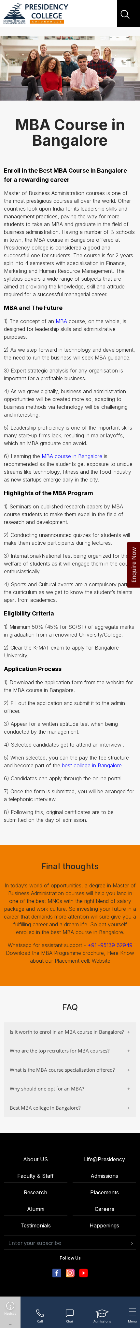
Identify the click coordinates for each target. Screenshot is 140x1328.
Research (35, 1192)
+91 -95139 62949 (110, 945)
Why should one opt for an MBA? (47, 1088)
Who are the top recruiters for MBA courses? (59, 1050)
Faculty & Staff (35, 1176)
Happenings (104, 1225)
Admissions (104, 1176)
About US (35, 1159)
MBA (61, 321)
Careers (104, 1209)
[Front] (35, 14)
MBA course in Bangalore (72, 456)
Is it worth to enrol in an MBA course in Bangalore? (67, 1032)
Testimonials (36, 1225)
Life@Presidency (104, 1159)
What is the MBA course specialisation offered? (62, 1069)
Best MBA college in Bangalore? (45, 1107)
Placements (104, 1192)
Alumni (35, 1209)
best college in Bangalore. (92, 765)
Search (126, 14)
